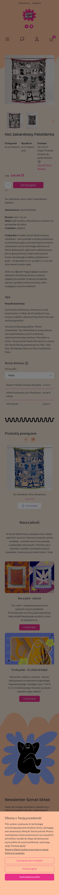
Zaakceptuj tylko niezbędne (29, 860)
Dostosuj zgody (29, 869)
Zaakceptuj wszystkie (29, 877)
